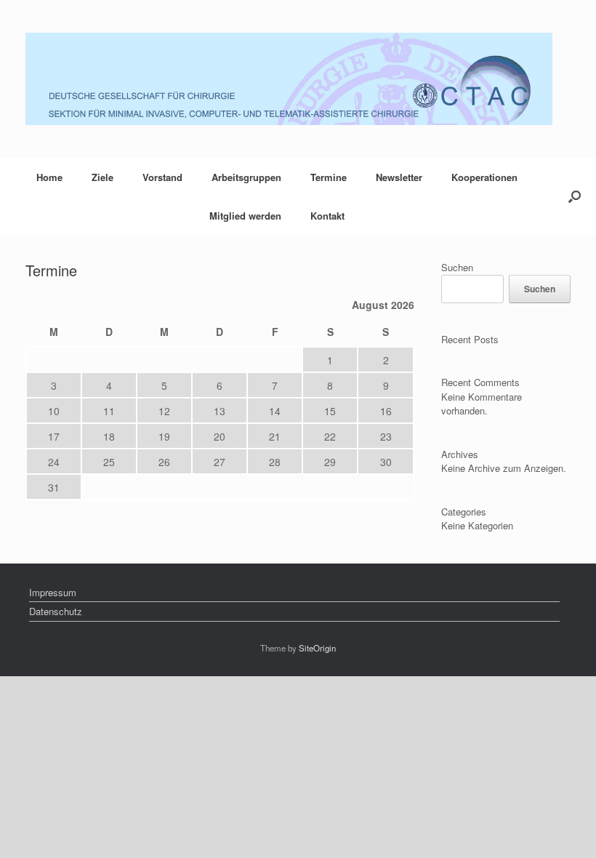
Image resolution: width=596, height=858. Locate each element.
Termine (328, 177)
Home (49, 177)
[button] (574, 196)
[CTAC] (288, 79)
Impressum (52, 592)
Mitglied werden (245, 215)
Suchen (457, 267)
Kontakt (327, 215)
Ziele (102, 177)
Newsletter (399, 177)
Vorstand (162, 177)
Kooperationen (484, 177)
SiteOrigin (317, 648)
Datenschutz (55, 611)
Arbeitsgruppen (246, 177)
